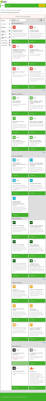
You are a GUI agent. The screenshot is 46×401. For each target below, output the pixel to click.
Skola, (12, 12)
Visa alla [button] (43, 90)
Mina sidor (7, 5)
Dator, (15, 12)
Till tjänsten (15, 41)
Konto (18, 12)
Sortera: (13, 20)
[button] (10, 20)
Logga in (42, 5)
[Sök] (44, 10)
